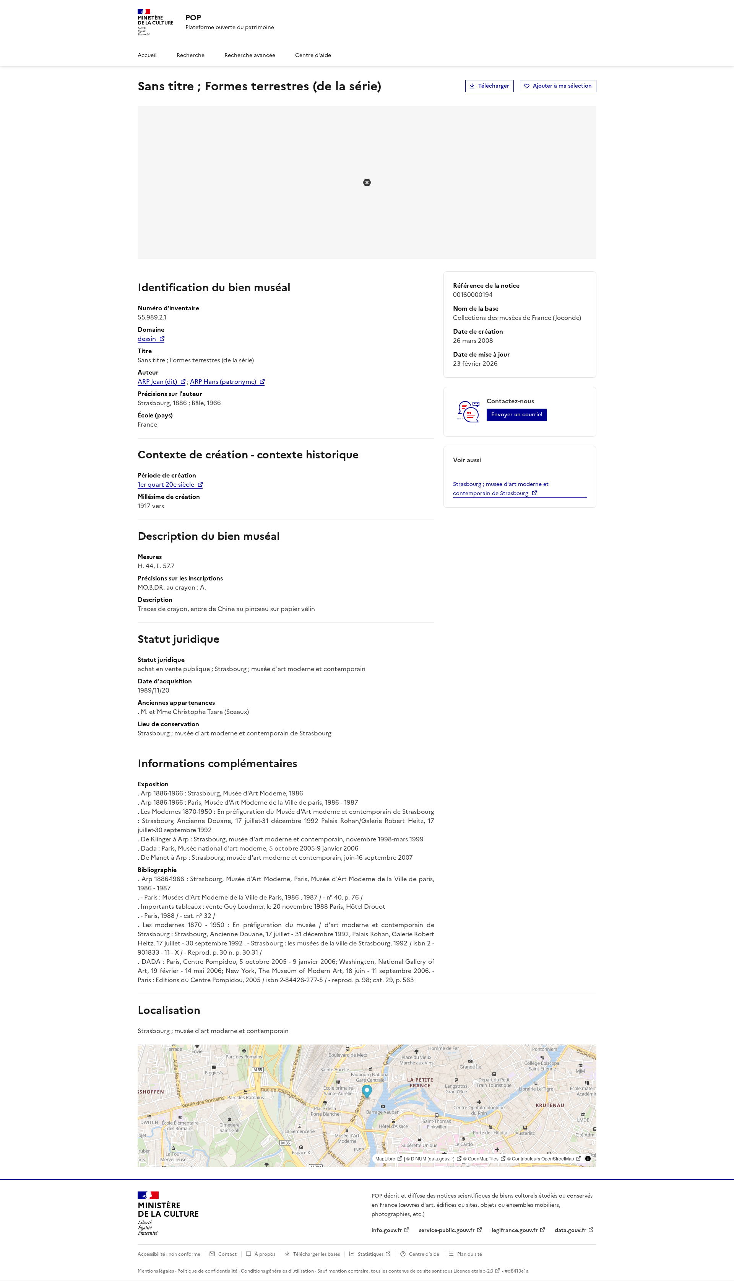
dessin (147, 338)
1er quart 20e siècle (166, 484)
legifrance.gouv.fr (515, 1230)
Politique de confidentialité (207, 1271)
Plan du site (469, 1254)
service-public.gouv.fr (447, 1230)
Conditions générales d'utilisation (277, 1271)
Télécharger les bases (316, 1254)
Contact (227, 1254)
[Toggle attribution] (588, 1158)
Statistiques (370, 1254)
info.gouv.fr (387, 1230)
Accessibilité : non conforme (169, 1254)
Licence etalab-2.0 (473, 1271)
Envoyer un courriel (516, 415)
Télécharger (493, 86)
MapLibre (385, 1158)
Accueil (147, 55)
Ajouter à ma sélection (562, 86)
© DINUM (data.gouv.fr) (430, 1158)
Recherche (191, 55)
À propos (265, 1254)
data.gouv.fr (570, 1230)
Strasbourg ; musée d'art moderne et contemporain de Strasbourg (501, 488)
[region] (367, 1106)
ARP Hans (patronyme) (223, 381)
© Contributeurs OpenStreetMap (540, 1158)
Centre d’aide (424, 1254)
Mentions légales (156, 1271)
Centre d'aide (313, 55)
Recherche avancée (249, 55)
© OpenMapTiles (481, 1158)
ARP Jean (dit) (157, 381)
